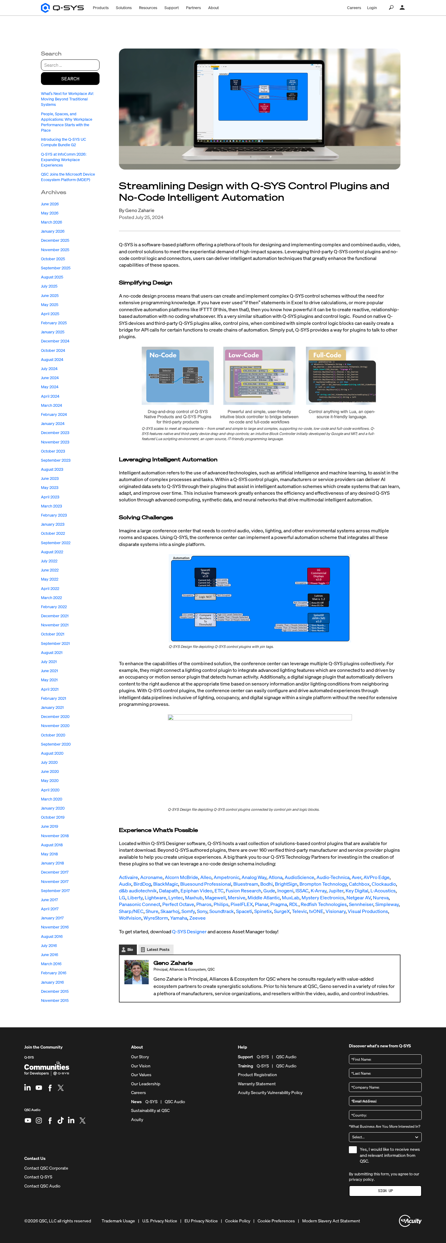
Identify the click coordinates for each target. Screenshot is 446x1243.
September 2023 (55, 460)
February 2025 (54, 322)
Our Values (141, 1075)
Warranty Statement (257, 1084)
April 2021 (50, 689)
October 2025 (53, 258)
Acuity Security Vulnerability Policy (270, 1093)
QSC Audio (32, 1112)
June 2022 (50, 570)
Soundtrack (221, 911)
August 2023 (52, 469)
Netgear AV (358, 897)
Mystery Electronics (323, 897)
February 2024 (54, 414)
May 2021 (49, 679)
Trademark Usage (118, 1221)
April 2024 (50, 396)
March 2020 (51, 799)
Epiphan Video (196, 890)
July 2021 (49, 661)
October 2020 (53, 735)
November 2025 (55, 249)
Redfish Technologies (324, 904)
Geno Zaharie (139, 210)
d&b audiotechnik (138, 890)
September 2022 (55, 542)
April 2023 (50, 497)
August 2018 (52, 844)
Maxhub (194, 897)
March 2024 (51, 405)
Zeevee (197, 918)
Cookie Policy (237, 1221)
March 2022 (51, 597)
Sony (202, 911)
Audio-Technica (333, 877)
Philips (221, 904)
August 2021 (52, 652)
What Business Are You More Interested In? (384, 1126)
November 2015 (55, 1000)
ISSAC (302, 890)
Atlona (275, 877)
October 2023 (53, 451)
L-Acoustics (383, 890)
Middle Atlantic (264, 897)
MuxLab (290, 897)
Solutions (124, 7)
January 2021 (52, 707)
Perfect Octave (178, 904)
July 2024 (49, 368)
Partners (193, 7)
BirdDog (142, 884)
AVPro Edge (376, 877)
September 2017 (55, 890)
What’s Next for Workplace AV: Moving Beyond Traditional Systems (67, 99)
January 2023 (52, 524)
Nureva (381, 897)
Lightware (155, 897)
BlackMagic (165, 884)
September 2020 (56, 744)
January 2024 (53, 423)
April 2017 (50, 908)
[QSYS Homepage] (62, 8)
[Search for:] (70, 65)
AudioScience (299, 877)
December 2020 (55, 716)
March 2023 (51, 506)
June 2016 (49, 954)
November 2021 (55, 625)
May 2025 (49, 304)
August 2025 (52, 277)
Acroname (151, 877)
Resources (148, 7)
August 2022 (52, 551)
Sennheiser (361, 904)
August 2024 (52, 359)
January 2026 (53, 231)
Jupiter (336, 890)
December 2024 (55, 341)
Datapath (168, 890)
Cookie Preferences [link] (276, 1221)
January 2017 (52, 918)
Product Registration (257, 1075)
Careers (354, 7)
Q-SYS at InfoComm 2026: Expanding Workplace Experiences (63, 160)
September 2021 (55, 643)
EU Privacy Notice (201, 1221)
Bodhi (266, 884)
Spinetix (263, 911)
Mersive (236, 897)
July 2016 (49, 945)
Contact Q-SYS (38, 1177)
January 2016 (52, 982)
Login (372, 7)
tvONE (316, 911)
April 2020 (50, 790)
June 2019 (49, 826)
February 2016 (53, 972)
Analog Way (254, 877)
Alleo (205, 877)
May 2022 (49, 579)
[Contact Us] (402, 8)
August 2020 (52, 753)
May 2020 (50, 780)
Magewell (215, 897)
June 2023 (50, 478)
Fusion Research (243, 890)
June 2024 (50, 377)
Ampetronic (226, 877)
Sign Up (385, 1190)
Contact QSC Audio (42, 1186)
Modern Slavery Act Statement (331, 1221)
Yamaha (178, 918)
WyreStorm (156, 918)
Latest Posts (158, 949)
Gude (269, 890)
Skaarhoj (169, 911)
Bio (130, 949)
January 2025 (52, 332)
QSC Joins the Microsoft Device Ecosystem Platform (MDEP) (68, 177)
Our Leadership (145, 1084)
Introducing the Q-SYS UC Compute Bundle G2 (63, 142)
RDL (294, 904)
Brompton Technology (323, 884)
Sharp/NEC (131, 911)
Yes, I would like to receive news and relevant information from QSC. (390, 1155)
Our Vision (140, 1066)
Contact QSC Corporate (46, 1168)
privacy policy (361, 1179)
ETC (219, 890)
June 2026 (50, 204)
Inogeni (285, 890)
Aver (356, 877)
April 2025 (50, 313)
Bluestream (245, 884)
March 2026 (51, 222)
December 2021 (55, 615)
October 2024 (53, 350)
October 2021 (52, 634)
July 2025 (49, 286)
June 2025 (50, 295)
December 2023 (55, 432)
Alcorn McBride (181, 877)
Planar (261, 904)
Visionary (336, 911)
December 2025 (55, 240)
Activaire (128, 877)
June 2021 (49, 670)
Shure (152, 911)
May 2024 (50, 386)
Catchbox (359, 884)
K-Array (318, 890)
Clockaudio (384, 884)
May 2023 (49, 487)
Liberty (135, 897)
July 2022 (49, 561)
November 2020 (55, 725)
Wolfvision (130, 918)
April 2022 (50, 588)
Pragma (278, 904)
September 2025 (55, 268)
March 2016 (51, 963)
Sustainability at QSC (150, 1110)
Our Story (140, 1057)
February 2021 (53, 698)
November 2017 (55, 881)
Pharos (203, 904)
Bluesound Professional (205, 884)
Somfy (188, 911)
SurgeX (282, 911)
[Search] (391, 8)
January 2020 (53, 808)
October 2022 (53, 533)
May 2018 (49, 854)
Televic (299, 911)
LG (122, 897)
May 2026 (50, 213)
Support (171, 7)
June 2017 (49, 899)
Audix (125, 884)
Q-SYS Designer (189, 931)
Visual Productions (368, 911)
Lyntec (175, 897)
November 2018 (55, 835)
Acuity (137, 1120)
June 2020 (50, 771)
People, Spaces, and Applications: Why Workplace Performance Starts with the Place (66, 122)
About (213, 7)
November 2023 (55, 442)
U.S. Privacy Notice (159, 1221)
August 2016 (52, 936)
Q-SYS (29, 1057)
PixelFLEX (242, 904)
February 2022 (54, 606)
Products (101, 7)
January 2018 (52, 863)
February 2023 (54, 515)
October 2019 (53, 817)
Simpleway (387, 904)
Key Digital (357, 890)
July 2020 (49, 762)
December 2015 (55, 991)
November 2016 (55, 927)
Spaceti (244, 911)
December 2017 (55, 872)
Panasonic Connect (139, 904)
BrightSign (286, 884)
